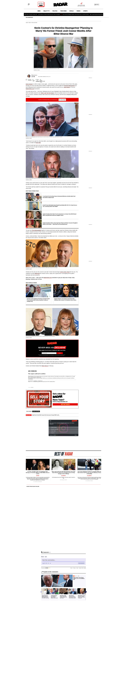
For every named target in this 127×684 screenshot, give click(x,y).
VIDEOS (78, 11)
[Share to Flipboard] (37, 79)
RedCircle (32, 387)
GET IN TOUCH (65, 404)
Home (27, 22)
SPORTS (85, 11)
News (30, 22)
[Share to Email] (41, 79)
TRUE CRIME (63, 11)
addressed (37, 273)
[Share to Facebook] (30, 79)
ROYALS (72, 11)
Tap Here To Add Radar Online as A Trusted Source (48, 99)
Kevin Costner (34, 22)
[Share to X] (33, 79)
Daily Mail (38, 142)
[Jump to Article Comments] (26, 79)
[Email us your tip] (41, 6)
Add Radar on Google (41, 81)
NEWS (39, 11)
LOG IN (97, 4)
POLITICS (54, 11)
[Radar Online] (61, 4)
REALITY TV (47, 11)
